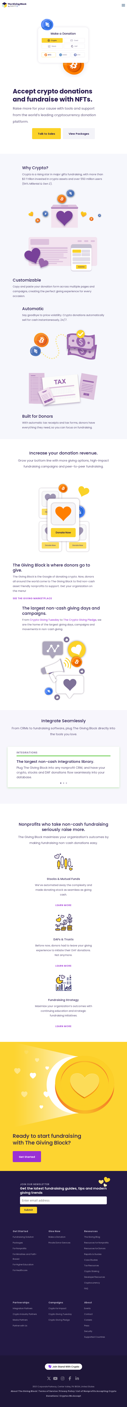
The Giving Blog (92, 1237)
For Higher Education (23, 1264)
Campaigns (55, 1302)
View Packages (79, 134)
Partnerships (21, 1302)
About (88, 1302)
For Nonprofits (19, 1248)
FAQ (86, 1288)
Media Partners (20, 1319)
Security (88, 1331)
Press (86, 1325)
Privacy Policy (67, 1391)
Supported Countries (94, 1337)
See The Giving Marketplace (32, 598)
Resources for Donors (95, 1248)
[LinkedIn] (77, 1378)
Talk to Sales (46, 134)
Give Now (54, 1231)
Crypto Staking (91, 1271)
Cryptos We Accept (70, 1396)
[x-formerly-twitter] (49, 1378)
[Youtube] (55, 1378)
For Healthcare (20, 1270)
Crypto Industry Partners (25, 1314)
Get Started (27, 1157)
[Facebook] (70, 1378)
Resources (91, 1231)
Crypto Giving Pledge (59, 1319)
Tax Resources (91, 1265)
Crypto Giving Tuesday (44, 620)
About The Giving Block (24, 1391)
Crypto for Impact (57, 1308)
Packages (18, 1242)
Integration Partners (22, 1308)
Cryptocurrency (92, 1282)
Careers (88, 1319)
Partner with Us (20, 1325)
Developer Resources (94, 1277)
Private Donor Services (59, 1242)
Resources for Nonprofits (96, 1242)
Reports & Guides (93, 1254)
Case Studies (91, 1260)
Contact (88, 1314)
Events (87, 1308)
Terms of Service (48, 1391)
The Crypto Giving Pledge (79, 620)
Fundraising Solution (23, 1237)
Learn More (63, 905)
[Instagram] (62, 1378)
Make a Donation (56, 1237)
